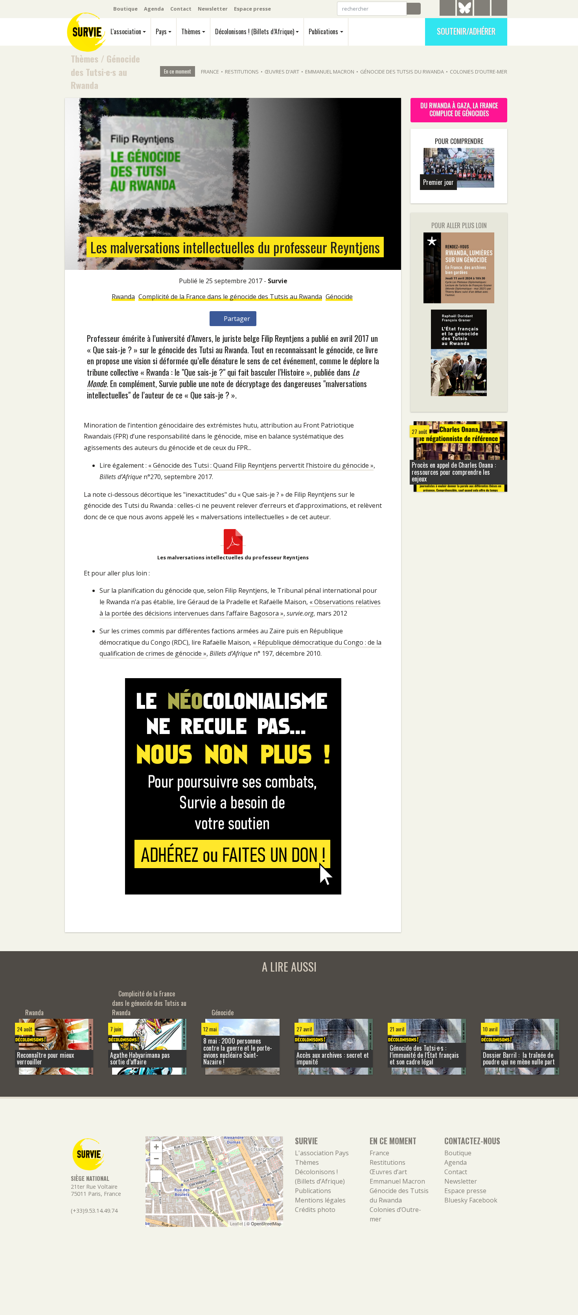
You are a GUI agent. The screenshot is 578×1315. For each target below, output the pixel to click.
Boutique (125, 8)
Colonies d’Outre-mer (478, 71)
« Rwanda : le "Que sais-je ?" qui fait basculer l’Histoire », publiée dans (223, 377)
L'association (125, 31)
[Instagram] (499, 9)
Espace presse (252, 8)
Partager (236, 318)
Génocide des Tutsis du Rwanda (402, 71)
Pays (161, 31)
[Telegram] (447, 9)
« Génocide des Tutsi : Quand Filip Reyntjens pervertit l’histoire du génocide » (261, 465)
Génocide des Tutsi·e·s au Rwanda (105, 71)
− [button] (156, 1159)
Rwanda (123, 296)
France (210, 71)
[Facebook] (482, 9)
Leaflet (236, 1223)
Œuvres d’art (282, 71)
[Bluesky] (465, 13)
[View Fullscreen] (156, 1176)
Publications (323, 31)
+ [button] (156, 1147)
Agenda (154, 8)
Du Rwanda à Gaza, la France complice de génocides (459, 109)
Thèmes (191, 31)
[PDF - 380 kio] (233, 541)
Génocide (339, 296)
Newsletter (213, 8)
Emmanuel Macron (329, 71)
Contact (180, 8)
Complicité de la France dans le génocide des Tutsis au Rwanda (230, 296)
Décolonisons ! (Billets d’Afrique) (254, 31)
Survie (277, 281)
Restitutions (242, 71)
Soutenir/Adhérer (466, 31)
